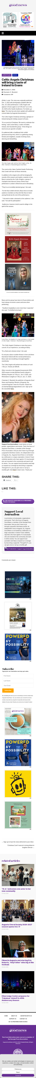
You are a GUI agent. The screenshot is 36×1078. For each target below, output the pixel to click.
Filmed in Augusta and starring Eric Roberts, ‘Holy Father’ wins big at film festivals (18, 962)
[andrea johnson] (18, 616)
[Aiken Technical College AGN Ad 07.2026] (18, 647)
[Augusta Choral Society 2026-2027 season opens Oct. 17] (18, 910)
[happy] (18, 784)
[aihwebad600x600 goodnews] (26, 20)
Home (6, 1016)
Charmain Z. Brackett (10, 92)
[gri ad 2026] (18, 584)
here (3, 111)
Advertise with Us (26, 1016)
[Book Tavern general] (10, 20)
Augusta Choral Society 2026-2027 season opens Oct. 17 (17, 926)
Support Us (12, 1018)
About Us (14, 1016)
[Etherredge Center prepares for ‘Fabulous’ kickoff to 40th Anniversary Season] (18, 982)
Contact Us (23, 1018)
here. (12, 389)
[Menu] (2, 33)
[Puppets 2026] (18, 815)
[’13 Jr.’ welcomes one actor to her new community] (18, 875)
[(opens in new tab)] (18, 1054)
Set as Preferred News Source (18, 1021)
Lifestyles (7, 75)
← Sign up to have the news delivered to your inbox (18, 842)
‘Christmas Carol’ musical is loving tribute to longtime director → (20, 846)
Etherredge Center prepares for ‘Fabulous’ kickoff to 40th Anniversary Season (16, 998)
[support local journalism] (18, 721)
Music (15, 75)
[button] (8, 690)
